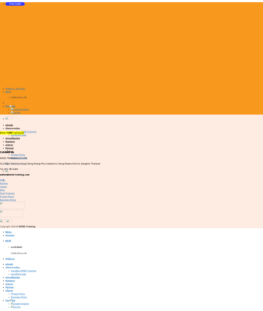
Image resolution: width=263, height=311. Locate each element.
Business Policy (19, 297)
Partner (9, 148)
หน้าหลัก (9, 125)
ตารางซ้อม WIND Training (23, 271)
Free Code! (15, 4)
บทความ (9, 145)
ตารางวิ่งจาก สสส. (18, 135)
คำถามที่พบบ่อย (12, 138)
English (25, 109)
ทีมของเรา (10, 141)
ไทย (7, 106)
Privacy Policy (18, 155)
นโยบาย (9, 290)
